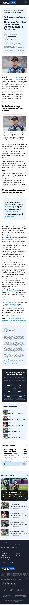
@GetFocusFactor (10, 206)
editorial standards (18, 44)
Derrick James (9, 464)
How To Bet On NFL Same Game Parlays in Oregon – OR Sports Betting (16, 431)
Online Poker (14, 547)
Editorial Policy (4, 555)
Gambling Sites (5, 547)
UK (1, 564)
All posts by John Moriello (9, 363)
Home (5, 10)
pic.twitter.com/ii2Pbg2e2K (13, 211)
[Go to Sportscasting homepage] (9, 2)
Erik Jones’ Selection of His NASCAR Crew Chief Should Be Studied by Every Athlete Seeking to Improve (14, 320)
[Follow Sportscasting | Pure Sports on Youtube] (8, 583)
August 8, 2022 (9, 216)
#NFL (9, 410)
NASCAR (10, 10)
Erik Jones (15, 79)
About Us (18, 553)
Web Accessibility (5, 559)
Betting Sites (9, 544)
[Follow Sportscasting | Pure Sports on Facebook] (2, 583)
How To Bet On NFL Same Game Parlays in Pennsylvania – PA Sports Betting (16, 425)
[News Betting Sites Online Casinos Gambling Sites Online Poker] (26, 2)
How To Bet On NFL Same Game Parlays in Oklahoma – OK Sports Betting (16, 437)
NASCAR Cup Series (15, 77)
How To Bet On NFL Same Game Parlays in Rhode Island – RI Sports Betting (17, 419)
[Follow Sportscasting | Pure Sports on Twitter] (5, 583)
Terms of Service (5, 557)
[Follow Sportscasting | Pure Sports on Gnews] (14, 583)
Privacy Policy (4, 553)
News (2, 544)
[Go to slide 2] (14, 469)
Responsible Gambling (7, 562)
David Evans (6, 498)
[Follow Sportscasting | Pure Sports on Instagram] (11, 583)
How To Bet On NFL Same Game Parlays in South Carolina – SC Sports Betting (16, 413)
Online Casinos (17, 544)
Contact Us (18, 555)
